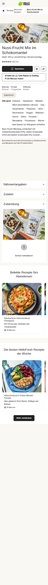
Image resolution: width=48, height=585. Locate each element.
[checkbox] (3, 62)
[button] (24, 194)
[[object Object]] (36, 68)
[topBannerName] (24, 19)
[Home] (3, 10)
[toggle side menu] (3, 3)
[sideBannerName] (24, 162)
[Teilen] (43, 68)
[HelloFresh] (24, 4)
